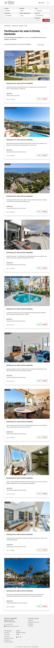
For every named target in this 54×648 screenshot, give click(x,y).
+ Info (38, 99)
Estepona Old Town (33, 622)
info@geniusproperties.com (12, 626)
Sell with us (7, 640)
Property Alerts (8, 642)
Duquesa (30, 626)
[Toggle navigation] (48, 2)
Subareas (22, 8)
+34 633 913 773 (9, 624)
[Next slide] (47, 65)
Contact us (27, 37)
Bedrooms (37, 13)
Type (36, 8)
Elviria (26, 25)
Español (42, 3)
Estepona (30, 620)
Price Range (7, 13)
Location (6, 8)
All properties (7, 25)
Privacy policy (35, 646)
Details (44, 99)
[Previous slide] (6, 65)
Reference (37, 18)
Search (47, 20)
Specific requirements (25, 13)
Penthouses (15, 25)
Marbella (21, 25)
